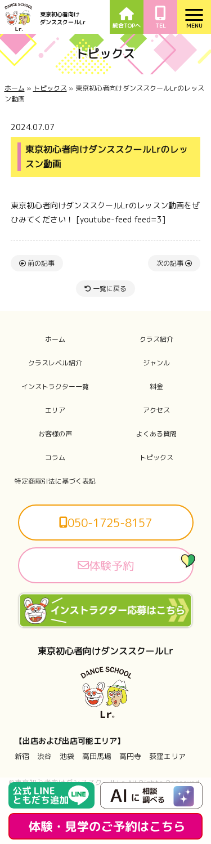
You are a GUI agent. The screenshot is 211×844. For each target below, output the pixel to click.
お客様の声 (55, 434)
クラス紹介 (156, 339)
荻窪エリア (167, 756)
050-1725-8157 (110, 522)
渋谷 (44, 756)
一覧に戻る (109, 288)
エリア (55, 410)
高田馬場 (96, 756)
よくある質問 (156, 434)
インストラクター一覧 (55, 386)
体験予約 (111, 565)
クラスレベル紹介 (55, 363)
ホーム (15, 88)
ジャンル (156, 363)
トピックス (50, 88)
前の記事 (40, 263)
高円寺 (130, 756)
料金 (156, 386)
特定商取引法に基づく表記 (55, 481)
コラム (55, 457)
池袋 (67, 756)
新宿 (22, 756)
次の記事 (170, 263)
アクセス (156, 410)
